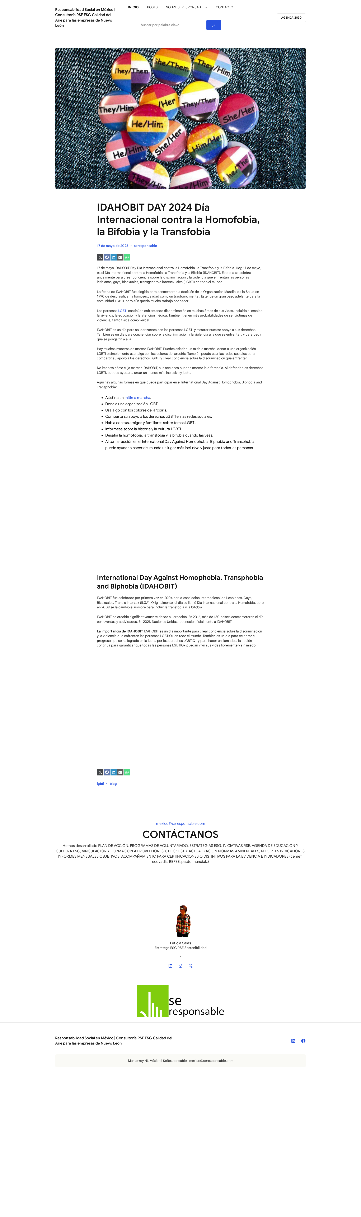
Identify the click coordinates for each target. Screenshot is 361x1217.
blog (113, 784)
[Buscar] (213, 25)
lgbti (100, 784)
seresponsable (145, 246)
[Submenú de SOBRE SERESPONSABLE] (206, 7)
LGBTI (123, 311)
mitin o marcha (137, 397)
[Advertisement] (180, 485)
